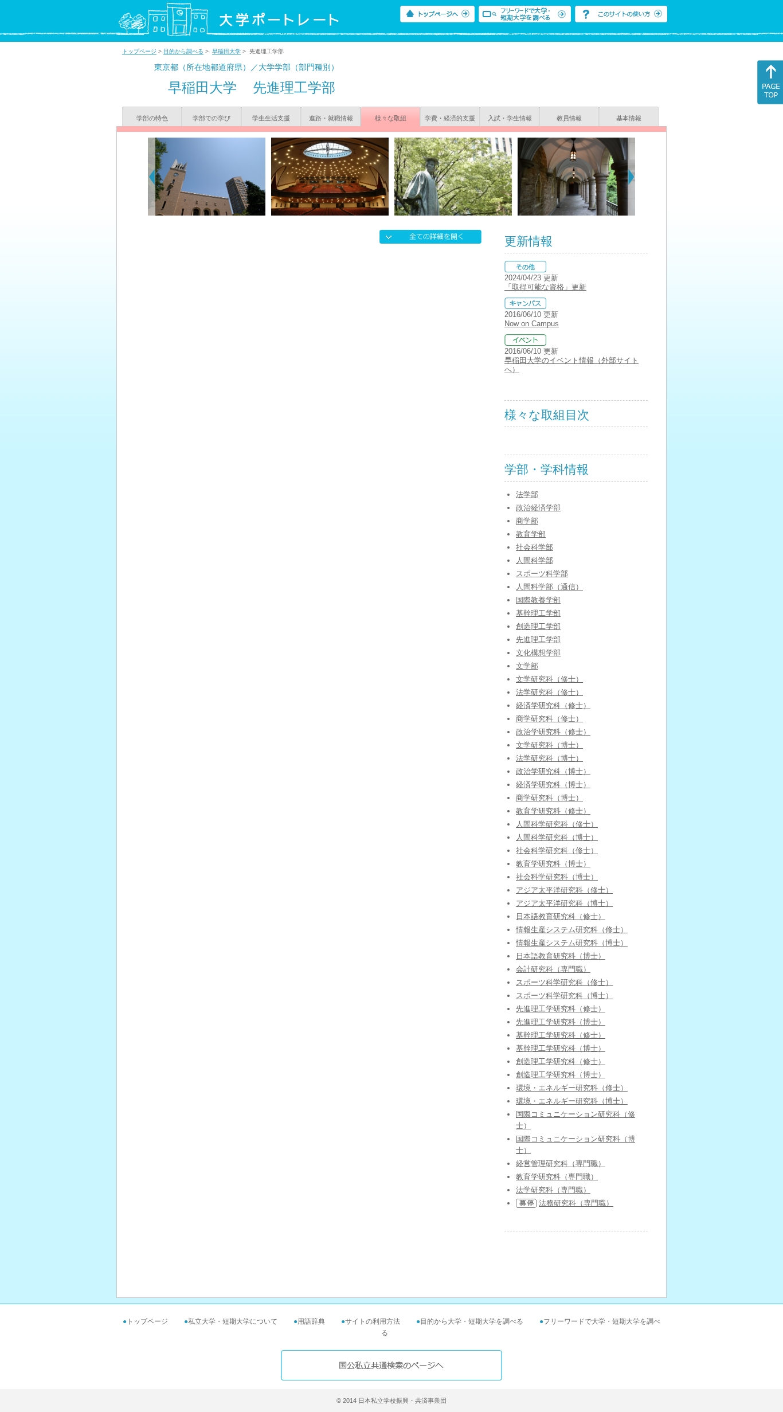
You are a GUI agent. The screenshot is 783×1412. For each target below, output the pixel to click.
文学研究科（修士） (549, 679)
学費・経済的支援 (450, 118)
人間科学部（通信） (549, 586)
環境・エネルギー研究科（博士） (572, 1101)
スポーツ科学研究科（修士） (564, 982)
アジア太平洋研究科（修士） (564, 890)
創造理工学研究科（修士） (560, 1061)
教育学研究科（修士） (553, 811)
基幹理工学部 (538, 613)
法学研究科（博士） (549, 758)
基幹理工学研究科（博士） (560, 1048)
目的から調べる (183, 51)
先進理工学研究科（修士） (560, 1008)
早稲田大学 (226, 51)
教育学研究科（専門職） (557, 1176)
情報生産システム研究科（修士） (572, 929)
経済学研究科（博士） (553, 784)
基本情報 (628, 118)
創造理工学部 (538, 626)
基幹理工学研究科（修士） (560, 1035)
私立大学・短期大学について (232, 1321)
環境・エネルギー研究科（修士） (572, 1088)
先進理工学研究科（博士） (560, 1022)
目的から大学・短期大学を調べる (471, 1321)
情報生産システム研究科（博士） (572, 942)
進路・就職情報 (331, 118)
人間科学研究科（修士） (557, 824)
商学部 (527, 521)
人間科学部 (534, 560)
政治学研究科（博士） (553, 771)
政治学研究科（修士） (553, 731)
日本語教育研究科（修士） (560, 916)
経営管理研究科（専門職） (560, 1163)
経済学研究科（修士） (553, 705)
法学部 (527, 494)
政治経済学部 (538, 507)
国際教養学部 (538, 600)
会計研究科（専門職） (553, 969)
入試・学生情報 (510, 118)
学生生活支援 (271, 118)
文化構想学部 (538, 652)
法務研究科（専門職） (576, 1203)
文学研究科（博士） (549, 745)
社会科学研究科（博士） (557, 877)
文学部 (527, 666)
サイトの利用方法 (372, 1321)
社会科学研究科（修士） (557, 850)
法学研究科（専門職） (553, 1190)
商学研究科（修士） (549, 718)
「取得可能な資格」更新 (545, 287)
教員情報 (569, 118)
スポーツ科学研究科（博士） (564, 995)
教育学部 (531, 534)
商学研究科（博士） (549, 797)
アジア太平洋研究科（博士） (564, 903)
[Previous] (151, 177)
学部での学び (211, 118)
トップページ (139, 51)
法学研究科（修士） (549, 692)
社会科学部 (534, 547)
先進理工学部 (538, 639)
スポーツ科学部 (542, 573)
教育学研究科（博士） (553, 863)
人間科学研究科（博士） (557, 837)
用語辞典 (311, 1321)
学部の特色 (152, 118)
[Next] (631, 177)
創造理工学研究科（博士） (560, 1074)
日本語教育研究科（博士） (560, 956)
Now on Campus (531, 323)
